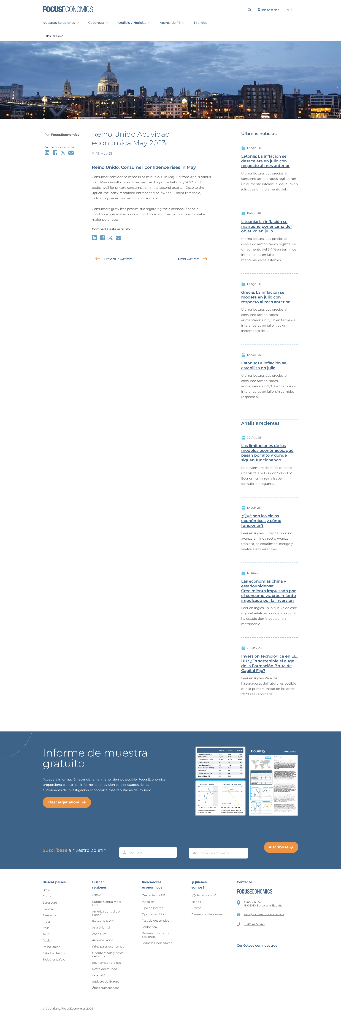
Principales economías (108, 946)
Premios (200, 23)
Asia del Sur (100, 975)
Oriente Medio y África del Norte (107, 954)
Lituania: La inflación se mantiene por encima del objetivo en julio (266, 226)
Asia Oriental (101, 927)
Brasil (46, 890)
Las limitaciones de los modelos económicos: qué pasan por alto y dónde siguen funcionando (267, 452)
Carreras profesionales (207, 914)
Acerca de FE (170, 23)
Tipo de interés (152, 908)
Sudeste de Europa (106, 981)
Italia (46, 928)
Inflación (148, 901)
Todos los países (54, 959)
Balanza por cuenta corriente (155, 935)
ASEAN (97, 895)
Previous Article (118, 259)
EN (287, 10)
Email (193, 844)
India (46, 921)
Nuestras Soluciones (59, 23)
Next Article (188, 259)
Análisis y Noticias (132, 23)
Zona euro (50, 902)
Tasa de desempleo (155, 920)
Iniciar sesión (270, 10)
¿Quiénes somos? (203, 895)
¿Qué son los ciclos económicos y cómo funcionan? (261, 521)
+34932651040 (254, 924)
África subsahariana (106, 988)
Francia (48, 909)
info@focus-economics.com (264, 914)
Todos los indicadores (157, 943)
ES (296, 10)
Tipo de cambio (153, 914)
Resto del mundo (104, 969)
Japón (47, 934)
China (47, 896)
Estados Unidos (54, 953)
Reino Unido (51, 947)
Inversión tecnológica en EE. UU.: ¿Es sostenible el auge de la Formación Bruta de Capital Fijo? (269, 663)
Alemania (49, 915)
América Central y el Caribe (106, 913)
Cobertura (96, 23)
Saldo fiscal (150, 927)
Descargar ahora (63, 802)
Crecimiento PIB (153, 895)
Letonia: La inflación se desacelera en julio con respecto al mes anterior (265, 161)
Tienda (196, 901)
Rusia (46, 940)
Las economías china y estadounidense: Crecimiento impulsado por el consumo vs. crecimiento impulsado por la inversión (268, 591)
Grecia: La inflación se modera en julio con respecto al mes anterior (265, 297)
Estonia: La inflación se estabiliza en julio (263, 365)
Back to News (54, 35)
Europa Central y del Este (106, 903)
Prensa (196, 908)
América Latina (102, 940)
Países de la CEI (103, 921)
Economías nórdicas (106, 962)
